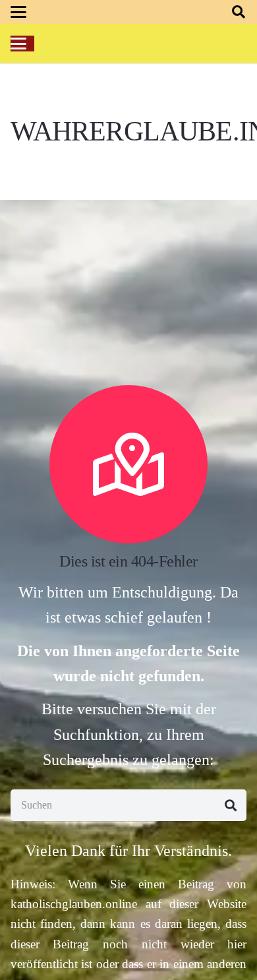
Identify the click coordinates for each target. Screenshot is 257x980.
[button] (18, 12)
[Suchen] (230, 805)
